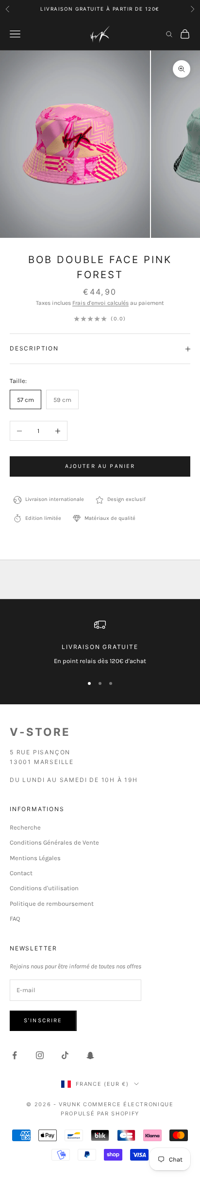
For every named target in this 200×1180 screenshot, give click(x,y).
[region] (100, 642)
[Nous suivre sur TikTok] (65, 1055)
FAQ (15, 918)
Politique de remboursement (52, 903)
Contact (21, 873)
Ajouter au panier (100, 466)
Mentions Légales (35, 858)
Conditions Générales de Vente (54, 842)
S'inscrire (43, 1020)
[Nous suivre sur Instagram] (40, 1055)
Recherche (25, 827)
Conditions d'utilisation (44, 888)
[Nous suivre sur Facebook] (14, 1055)
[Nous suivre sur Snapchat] (90, 1055)
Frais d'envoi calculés (100, 302)
